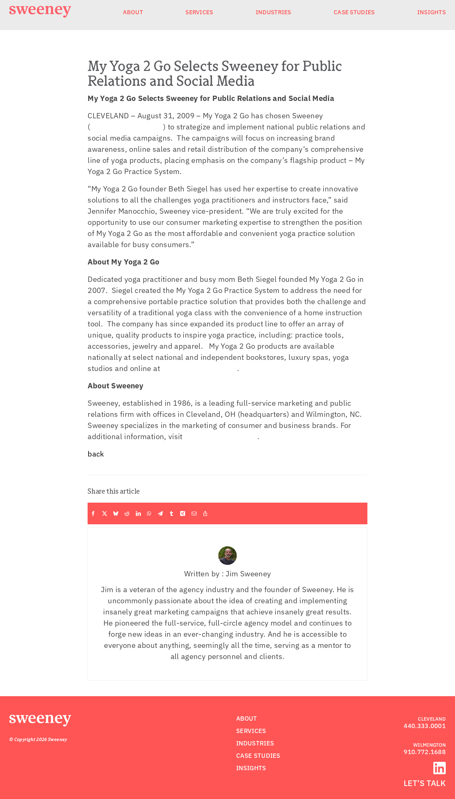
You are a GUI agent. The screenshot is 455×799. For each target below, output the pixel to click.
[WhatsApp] (149, 513)
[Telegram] (160, 513)
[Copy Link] (205, 513)
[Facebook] (93, 513)
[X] (104, 513)
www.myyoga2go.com (199, 368)
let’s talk (425, 783)
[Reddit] (126, 513)
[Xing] (182, 513)
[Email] (194, 513)
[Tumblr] (171, 513)
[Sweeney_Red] (40, 718)
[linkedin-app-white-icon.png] (439, 766)
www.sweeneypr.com (126, 127)
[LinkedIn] (138, 513)
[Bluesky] (115, 513)
